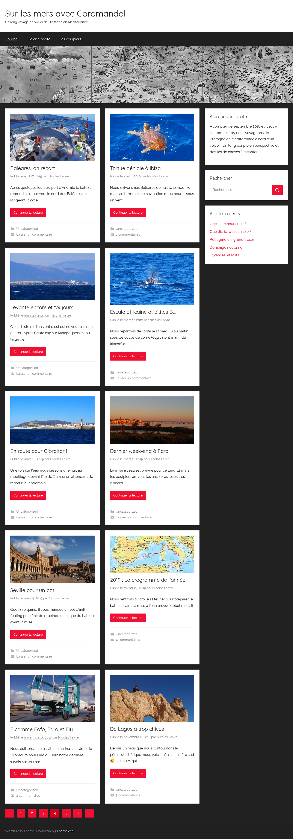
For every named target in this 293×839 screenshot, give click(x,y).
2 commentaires (128, 234)
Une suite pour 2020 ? (228, 224)
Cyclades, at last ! (224, 255)
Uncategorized (27, 229)
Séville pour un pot (32, 590)
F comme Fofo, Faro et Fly (41, 729)
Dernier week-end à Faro (139, 451)
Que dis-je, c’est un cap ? (230, 231)
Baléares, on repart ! (33, 168)
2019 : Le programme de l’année (147, 580)
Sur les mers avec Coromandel (65, 13)
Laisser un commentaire (34, 234)
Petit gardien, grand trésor (232, 239)
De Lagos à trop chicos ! (138, 729)
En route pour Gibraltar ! (38, 451)
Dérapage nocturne (226, 247)
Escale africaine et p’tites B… (143, 312)
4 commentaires (128, 640)
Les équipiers (70, 39)
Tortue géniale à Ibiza (135, 168)
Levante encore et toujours (41, 307)
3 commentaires (128, 795)
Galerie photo (39, 39)
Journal (11, 39)
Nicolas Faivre (58, 176)
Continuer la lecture (28, 213)
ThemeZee (65, 831)
